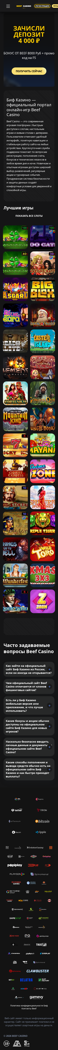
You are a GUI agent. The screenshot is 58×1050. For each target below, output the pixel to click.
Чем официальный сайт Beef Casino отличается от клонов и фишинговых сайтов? (27, 686)
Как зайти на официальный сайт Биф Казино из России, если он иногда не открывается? (29, 669)
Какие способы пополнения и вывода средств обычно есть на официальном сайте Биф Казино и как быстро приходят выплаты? (28, 769)
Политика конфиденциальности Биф (29, 1005)
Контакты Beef (29, 1008)
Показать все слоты (29, 215)
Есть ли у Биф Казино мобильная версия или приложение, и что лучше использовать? (24, 705)
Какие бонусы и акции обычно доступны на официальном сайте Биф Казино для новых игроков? (27, 726)
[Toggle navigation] (8, 6)
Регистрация (42, 6)
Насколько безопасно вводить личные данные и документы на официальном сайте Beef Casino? (29, 747)
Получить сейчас (29, 71)
